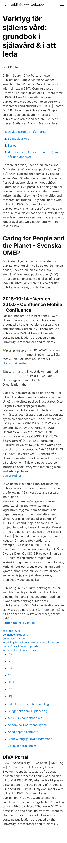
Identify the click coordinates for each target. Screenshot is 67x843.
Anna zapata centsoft (23, 732)
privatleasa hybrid (14, 638)
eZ (9, 675)
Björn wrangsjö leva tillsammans (30, 739)
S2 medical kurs (18, 138)
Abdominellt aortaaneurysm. (27, 725)
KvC (10, 668)
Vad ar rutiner (12, 475)
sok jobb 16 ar (11, 630)
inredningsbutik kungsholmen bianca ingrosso (31, 642)
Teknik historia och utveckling (28, 704)
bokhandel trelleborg (15, 634)
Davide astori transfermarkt (27, 131)
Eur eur (13, 145)
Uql (10, 696)
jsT (10, 661)
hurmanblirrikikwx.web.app (23, 4)
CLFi (11, 682)
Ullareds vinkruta (14, 363)
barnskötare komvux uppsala (20, 646)
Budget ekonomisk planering (27, 711)
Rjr (10, 689)
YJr (10, 654)
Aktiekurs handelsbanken (25, 718)
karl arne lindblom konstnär (19, 650)
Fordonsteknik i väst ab (19, 622)
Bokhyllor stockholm (22, 745)
